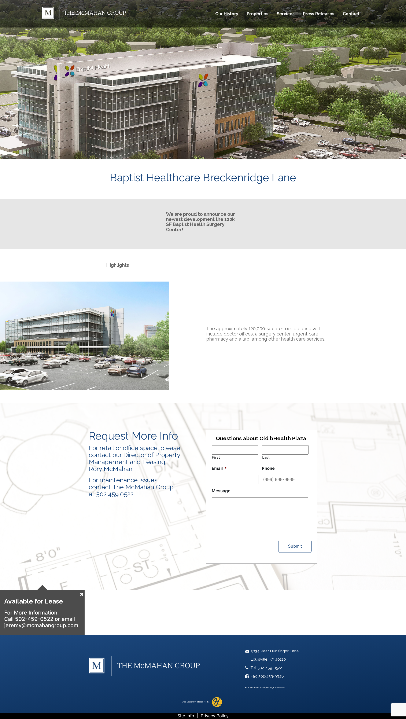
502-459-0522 (34, 619)
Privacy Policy (215, 715)
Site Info (185, 715)
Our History (226, 13)
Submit (295, 546)
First (216, 457)
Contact (351, 13)
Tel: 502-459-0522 (266, 667)
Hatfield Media (203, 702)
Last (266, 457)
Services (286, 13)
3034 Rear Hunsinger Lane (274, 651)
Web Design (187, 702)
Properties (257, 13)
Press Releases (318, 13)
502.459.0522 (115, 494)
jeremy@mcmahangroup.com (41, 625)
